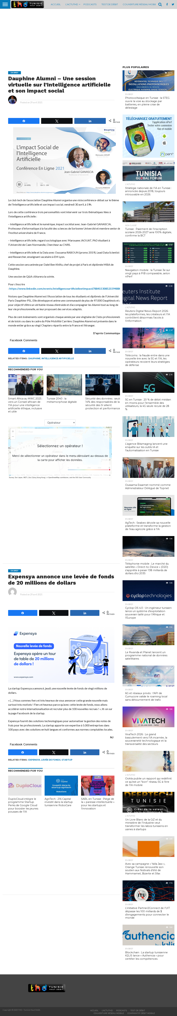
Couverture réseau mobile (140, 4)
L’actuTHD (72, 4)
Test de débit (109, 4)
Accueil (56, 4)
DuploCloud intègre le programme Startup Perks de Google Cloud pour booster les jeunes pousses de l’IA (23, 805)
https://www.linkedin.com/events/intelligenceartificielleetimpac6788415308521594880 (65, 288)
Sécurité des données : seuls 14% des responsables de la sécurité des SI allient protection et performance (102, 403)
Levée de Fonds (50, 760)
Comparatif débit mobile (141, 1013)
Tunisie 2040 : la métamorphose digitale (62, 400)
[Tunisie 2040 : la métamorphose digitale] (64, 394)
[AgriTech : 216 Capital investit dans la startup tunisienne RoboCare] (61, 794)
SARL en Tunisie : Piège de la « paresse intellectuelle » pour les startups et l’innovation (97, 803)
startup (67, 760)
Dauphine (34, 358)
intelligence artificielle (57, 358)
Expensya (34, 760)
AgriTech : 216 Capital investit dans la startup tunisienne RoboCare (59, 802)
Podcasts (90, 4)
